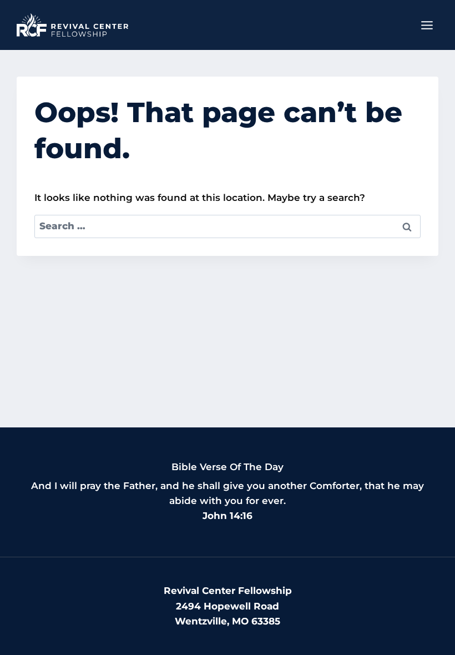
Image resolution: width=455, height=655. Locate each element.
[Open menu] (426, 25)
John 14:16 (227, 515)
